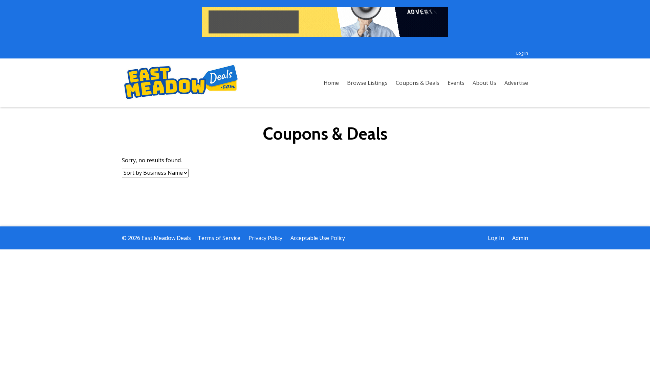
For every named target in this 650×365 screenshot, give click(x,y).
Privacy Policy (265, 238)
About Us (484, 83)
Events (456, 83)
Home (331, 83)
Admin (520, 238)
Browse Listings (367, 83)
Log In (522, 53)
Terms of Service (219, 238)
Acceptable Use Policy (317, 238)
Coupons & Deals (417, 83)
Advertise (516, 83)
